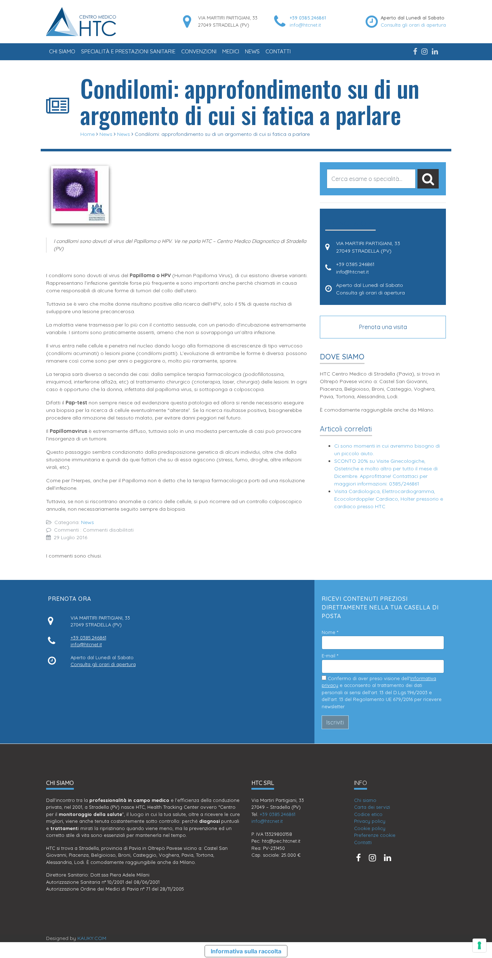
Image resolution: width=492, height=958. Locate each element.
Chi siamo (62, 51)
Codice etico (368, 814)
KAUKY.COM (91, 938)
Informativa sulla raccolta (246, 951)
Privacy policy (369, 821)
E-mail (330, 655)
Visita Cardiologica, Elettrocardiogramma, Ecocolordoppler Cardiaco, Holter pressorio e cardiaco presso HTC (388, 499)
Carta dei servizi (372, 807)
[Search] (428, 179)
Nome (330, 632)
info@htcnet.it (305, 25)
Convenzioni (198, 51)
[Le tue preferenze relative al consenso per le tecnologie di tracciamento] (479, 945)
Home (87, 134)
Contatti (278, 51)
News (252, 51)
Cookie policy (369, 828)
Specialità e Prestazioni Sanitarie (128, 51)
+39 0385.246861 (308, 18)
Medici (230, 51)
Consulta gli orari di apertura (413, 25)
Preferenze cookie (374, 835)
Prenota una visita (383, 327)
